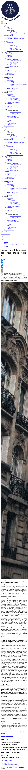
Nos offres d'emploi (11, 65)
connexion (3, 234)
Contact (12, 34)
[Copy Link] (14, 271)
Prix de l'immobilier (11, 71)
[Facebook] (14, 261)
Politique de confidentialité (10, 764)
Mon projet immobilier (15, 49)
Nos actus (9, 73)
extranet (8, 234)
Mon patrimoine (14, 46)
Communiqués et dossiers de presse (18, 33)
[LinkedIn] (14, 266)
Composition (10, 28)
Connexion (6, 23)
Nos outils (9, 56)
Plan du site (6, 763)
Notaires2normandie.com (11, 767)
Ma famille (12, 45)
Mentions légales (8, 760)
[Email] (14, 269)
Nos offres (9, 55)
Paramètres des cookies (9, 762)
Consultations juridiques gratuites (15, 51)
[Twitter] (14, 264)
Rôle (8, 27)
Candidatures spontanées (13, 66)
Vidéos (8, 70)
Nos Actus (6, 243)
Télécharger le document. (7, 736)
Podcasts (9, 69)
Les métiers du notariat (15, 60)
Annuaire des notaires (12, 37)
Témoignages (13, 63)
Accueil (6, 242)
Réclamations (10, 42)
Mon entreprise (13, 48)
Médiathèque (13, 31)
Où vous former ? (14, 62)
